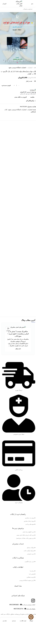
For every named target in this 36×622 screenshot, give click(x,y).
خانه (34, 67)
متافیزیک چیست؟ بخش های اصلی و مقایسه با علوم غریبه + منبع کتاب (18, 333)
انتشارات (29, 67)
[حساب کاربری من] (1, 3)
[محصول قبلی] (4, 67)
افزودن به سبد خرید (6, 85)
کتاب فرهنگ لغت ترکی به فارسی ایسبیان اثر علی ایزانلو (18, 266)
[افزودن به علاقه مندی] (3, 132)
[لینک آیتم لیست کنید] (18, 518)
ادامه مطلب (18, 348)
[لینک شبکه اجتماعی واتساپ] (35, 115)
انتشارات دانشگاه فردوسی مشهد (17, 67)
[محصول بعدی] (1, 67)
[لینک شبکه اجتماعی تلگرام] (33, 115)
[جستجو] (34, 9)
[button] (18, 160)
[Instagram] (33, 600)
